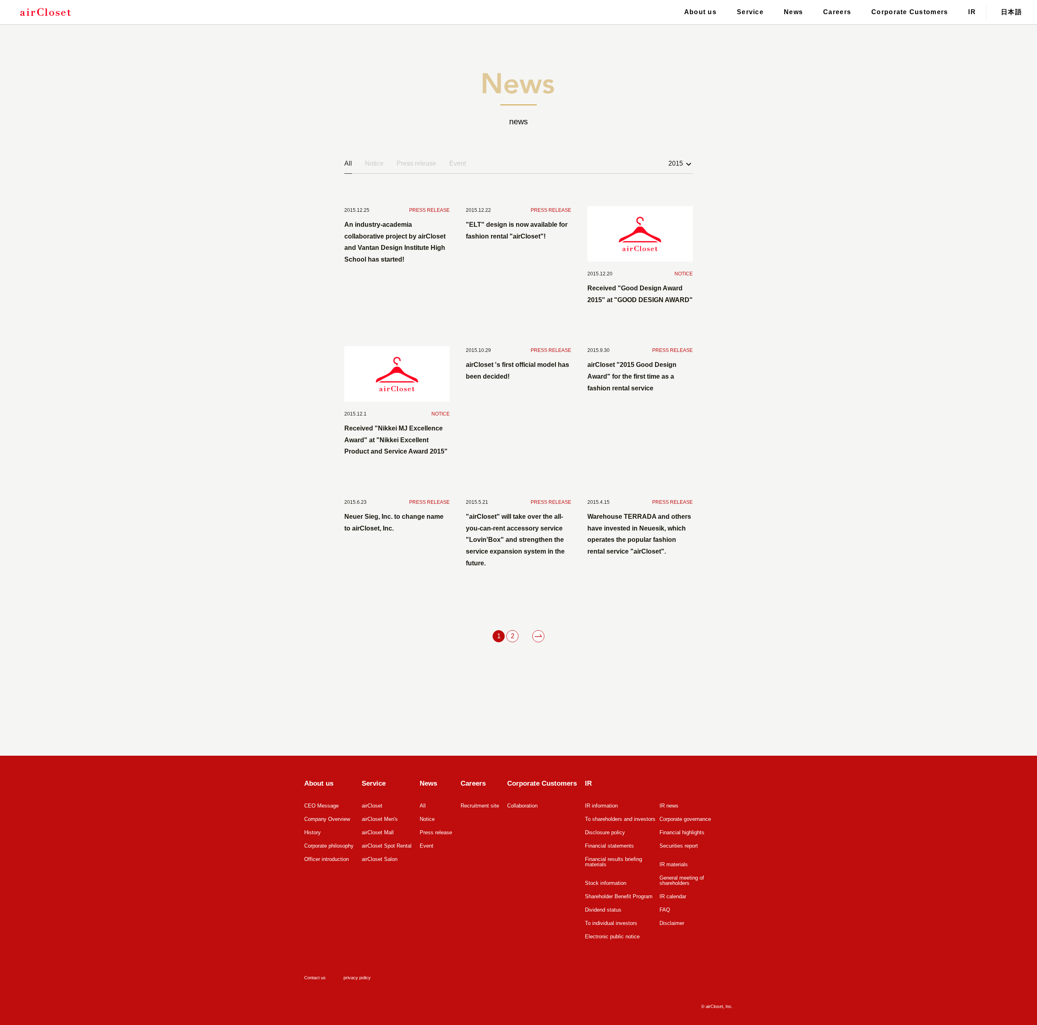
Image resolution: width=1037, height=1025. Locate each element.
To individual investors (611, 923)
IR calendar (672, 896)
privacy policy (357, 977)
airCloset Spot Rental (387, 846)
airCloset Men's (380, 819)
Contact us (315, 977)
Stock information (605, 883)
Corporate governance (685, 819)
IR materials (673, 864)
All (348, 163)
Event (457, 163)
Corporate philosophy (329, 846)
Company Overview (327, 819)
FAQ (664, 910)
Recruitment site (480, 806)
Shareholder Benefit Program (619, 896)
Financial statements (609, 846)
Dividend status (603, 910)
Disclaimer (671, 923)
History (312, 832)
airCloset (372, 806)
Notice (374, 163)
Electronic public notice (612, 936)
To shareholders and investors (620, 819)
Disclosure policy (605, 832)
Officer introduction (326, 859)
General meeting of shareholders (681, 880)
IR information (601, 806)
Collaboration (522, 806)
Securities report (678, 846)
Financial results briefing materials (613, 861)
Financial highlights (681, 832)
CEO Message (321, 806)
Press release (416, 163)
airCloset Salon (379, 859)
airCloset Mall (378, 832)
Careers (837, 12)
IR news (669, 806)
